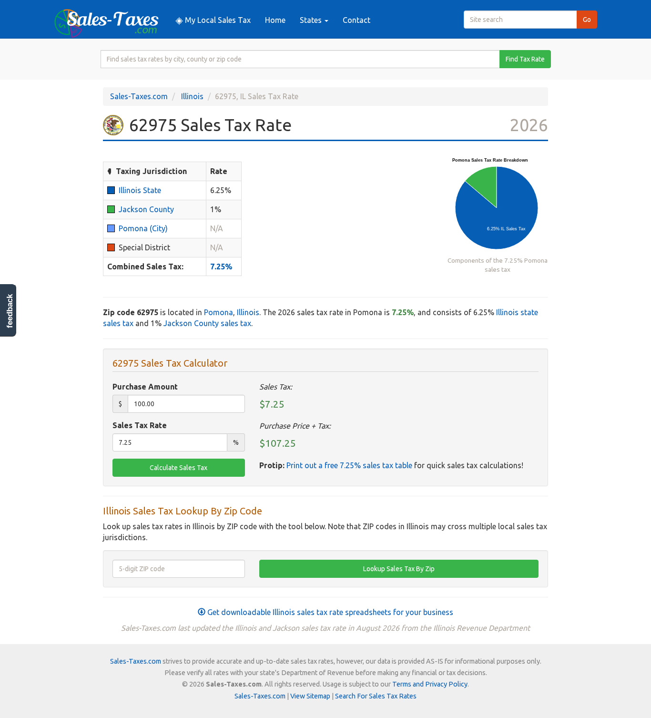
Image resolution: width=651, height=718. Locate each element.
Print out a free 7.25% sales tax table (349, 465)
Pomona (218, 312)
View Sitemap (310, 696)
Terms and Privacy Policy (430, 684)
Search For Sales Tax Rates (376, 696)
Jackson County (146, 209)
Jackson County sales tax (207, 323)
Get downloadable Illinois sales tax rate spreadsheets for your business (329, 612)
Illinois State (140, 190)
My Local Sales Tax (217, 20)
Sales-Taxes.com (139, 96)
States (312, 20)
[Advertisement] (344, 220)
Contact (356, 20)
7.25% (221, 266)
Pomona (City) (143, 228)
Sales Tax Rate (139, 425)
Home (275, 20)
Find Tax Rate (525, 59)
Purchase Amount (145, 386)
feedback (9, 311)
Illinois (192, 96)
